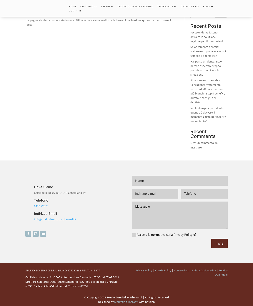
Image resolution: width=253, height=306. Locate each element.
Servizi (105, 6)
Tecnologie (165, 6)
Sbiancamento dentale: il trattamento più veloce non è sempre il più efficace (208, 51)
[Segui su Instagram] (36, 234)
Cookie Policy (163, 270)
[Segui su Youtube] (43, 234)
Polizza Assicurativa (204, 270)
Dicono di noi (190, 6)
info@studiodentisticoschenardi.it (55, 219)
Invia (219, 243)
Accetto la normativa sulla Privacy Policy (165, 235)
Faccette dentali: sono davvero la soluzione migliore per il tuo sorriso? (206, 37)
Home (72, 6)
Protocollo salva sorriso (135, 6)
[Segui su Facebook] (28, 234)
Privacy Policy (144, 270)
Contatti (75, 10)
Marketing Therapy (126, 302)
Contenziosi (181, 270)
